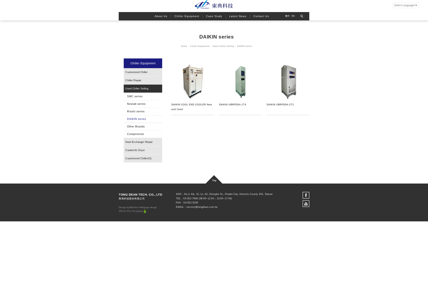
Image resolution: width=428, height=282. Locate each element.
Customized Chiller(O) (138, 158)
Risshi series (136, 111)
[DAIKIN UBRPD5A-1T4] (240, 81)
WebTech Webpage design (143, 207)
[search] (302, 16)
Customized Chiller (136, 72)
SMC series (135, 96)
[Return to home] (214, 4)
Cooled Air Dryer (135, 150)
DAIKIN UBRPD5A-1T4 (232, 104)
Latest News (238, 16)
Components (135, 134)
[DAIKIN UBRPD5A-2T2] (288, 81)
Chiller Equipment (186, 16)
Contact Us (261, 16)
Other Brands (136, 126)
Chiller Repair (133, 80)
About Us (161, 16)
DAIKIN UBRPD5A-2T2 (280, 104)
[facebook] (306, 195)
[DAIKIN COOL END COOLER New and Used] (192, 81)
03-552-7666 (190, 198)
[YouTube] (306, 203)
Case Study (214, 16)
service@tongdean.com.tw (202, 206)
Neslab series (136, 103)
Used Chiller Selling (223, 46)
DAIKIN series (244, 46)
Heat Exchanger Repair (139, 141)
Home (184, 46)
